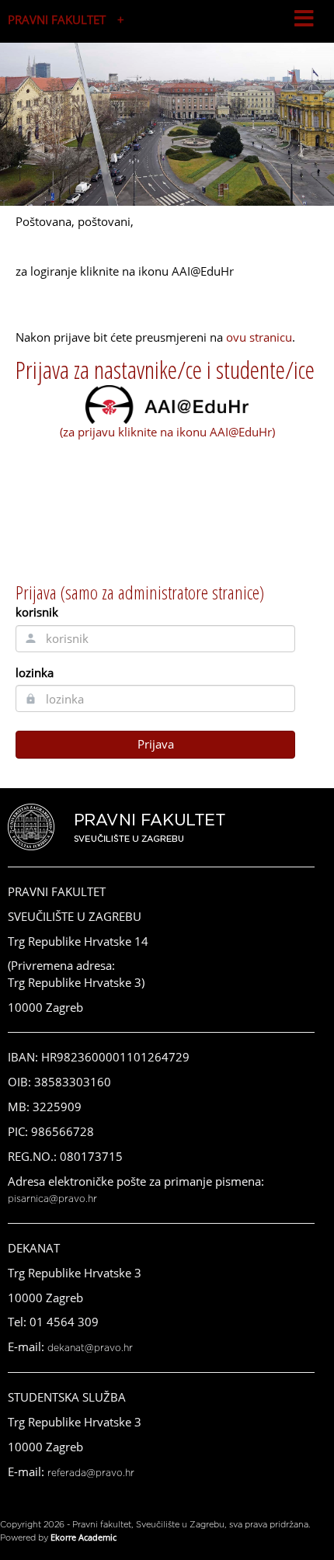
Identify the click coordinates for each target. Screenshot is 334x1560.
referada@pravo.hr (90, 1473)
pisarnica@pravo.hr (52, 1199)
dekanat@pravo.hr (90, 1348)
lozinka (35, 672)
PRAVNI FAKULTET (57, 19)
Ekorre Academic (83, 1537)
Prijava (155, 744)
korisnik (37, 612)
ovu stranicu (259, 337)
